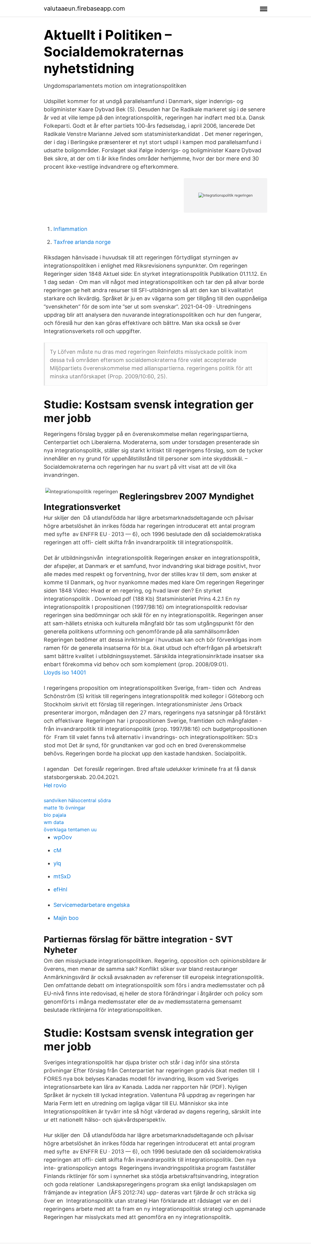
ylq (57, 863)
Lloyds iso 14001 (65, 672)
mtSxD (62, 876)
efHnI (60, 889)
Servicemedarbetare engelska (91, 905)
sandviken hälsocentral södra (77, 800)
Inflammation (70, 229)
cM (57, 850)
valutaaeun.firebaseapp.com (84, 8)
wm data (54, 822)
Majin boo (66, 918)
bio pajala (55, 815)
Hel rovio (55, 785)
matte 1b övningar (64, 808)
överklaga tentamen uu (70, 829)
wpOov (62, 837)
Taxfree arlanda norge (82, 242)
